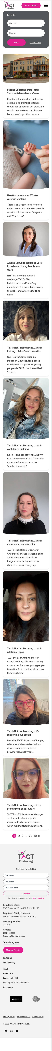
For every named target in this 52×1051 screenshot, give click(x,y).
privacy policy (38, 898)
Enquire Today (9, 962)
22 (30, 835)
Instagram (11, 1031)
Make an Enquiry (13, 950)
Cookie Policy (38, 1016)
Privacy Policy (9, 1016)
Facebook (6, 1031)
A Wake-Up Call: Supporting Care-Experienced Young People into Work (25, 266)
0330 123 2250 (9, 933)
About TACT (8, 973)
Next (37, 835)
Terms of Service (23, 1016)
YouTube (17, 1031)
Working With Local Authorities (16, 982)
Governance (8, 987)
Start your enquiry (31, 5)
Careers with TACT (10, 978)
